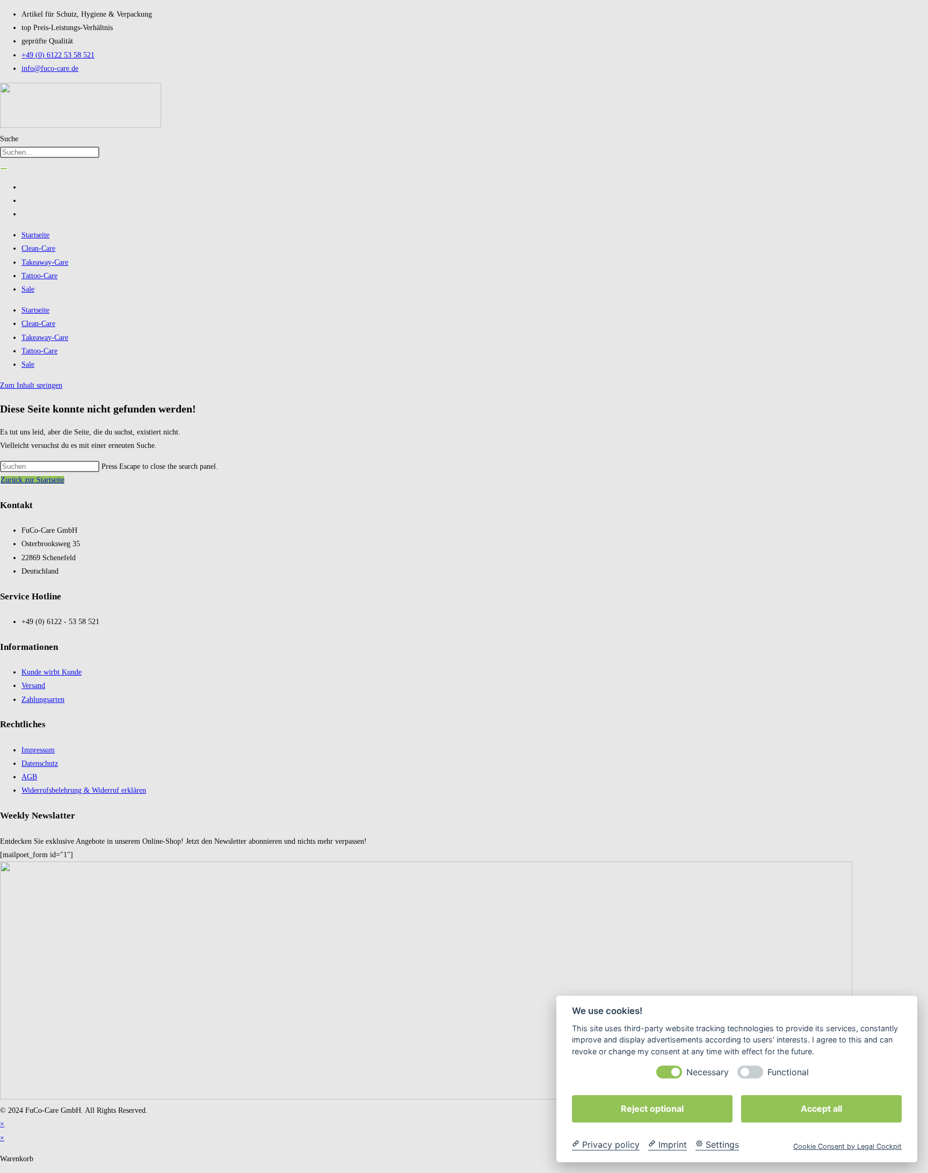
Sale (27, 289)
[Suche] (4, 169)
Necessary (707, 1072)
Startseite (35, 235)
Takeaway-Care (44, 262)
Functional (788, 1072)
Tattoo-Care (39, 276)
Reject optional (652, 1108)
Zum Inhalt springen (31, 385)
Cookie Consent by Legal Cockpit (847, 1146)
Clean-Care (38, 248)
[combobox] (49, 152)
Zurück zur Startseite (32, 480)
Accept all (821, 1108)
